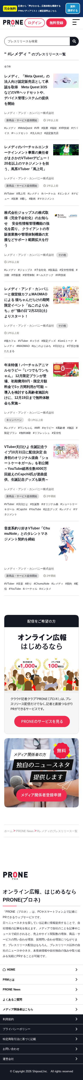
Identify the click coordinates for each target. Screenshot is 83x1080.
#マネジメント (46, 198)
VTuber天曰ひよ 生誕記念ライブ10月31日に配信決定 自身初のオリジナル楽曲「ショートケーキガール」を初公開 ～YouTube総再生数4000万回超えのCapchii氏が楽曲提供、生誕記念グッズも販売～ (28, 463)
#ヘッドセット (19, 133)
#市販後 (16, 275)
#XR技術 (64, 128)
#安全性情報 (67, 269)
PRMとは (8, 979)
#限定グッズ (49, 340)
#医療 (45, 128)
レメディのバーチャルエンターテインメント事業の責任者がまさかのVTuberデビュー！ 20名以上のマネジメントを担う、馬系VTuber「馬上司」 (27, 158)
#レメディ (10, 128)
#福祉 (53, 128)
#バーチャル (49, 193)
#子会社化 (40, 269)
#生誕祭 (34, 504)
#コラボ (34, 340)
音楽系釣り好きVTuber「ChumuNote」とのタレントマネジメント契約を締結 (27, 533)
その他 (62, 254)
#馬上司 (21, 193)
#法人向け (36, 133)
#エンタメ (64, 193)
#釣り (28, 583)
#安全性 (56, 433)
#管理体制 (28, 275)
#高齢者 (60, 427)
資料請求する (73, 8)
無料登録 (56, 23)
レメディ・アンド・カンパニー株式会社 (29, 113)
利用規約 (8, 1019)
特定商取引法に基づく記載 (19, 1039)
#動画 (32, 198)
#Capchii (22, 509)
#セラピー (48, 427)
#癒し (23, 198)
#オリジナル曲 (50, 504)
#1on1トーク (65, 340)
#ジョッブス (25, 269)
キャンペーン (14, 419)
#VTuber (9, 193)
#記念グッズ (50, 509)
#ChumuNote (41, 583)
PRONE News (25, 831)
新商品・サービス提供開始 (21, 120)
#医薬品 (52, 269)
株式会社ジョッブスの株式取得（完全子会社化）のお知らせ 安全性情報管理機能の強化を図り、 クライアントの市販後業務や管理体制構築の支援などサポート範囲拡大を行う (26, 229)
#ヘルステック (45, 275)
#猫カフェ (10, 340)
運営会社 (8, 1059)
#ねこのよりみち (41, 346)
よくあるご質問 (12, 999)
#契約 (68, 583)
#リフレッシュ (41, 433)
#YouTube (35, 509)
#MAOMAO (23, 346)
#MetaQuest (25, 128)
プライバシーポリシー (16, 1029)
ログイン (35, 23)
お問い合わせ (11, 1049)
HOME (11, 969)
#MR (37, 427)
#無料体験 (25, 433)
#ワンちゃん (25, 427)
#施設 (70, 427)
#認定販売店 (51, 133)
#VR (36, 128)
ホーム (8, 831)
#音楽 (19, 583)
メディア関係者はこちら (18, 1009)
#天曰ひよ (59, 346)
